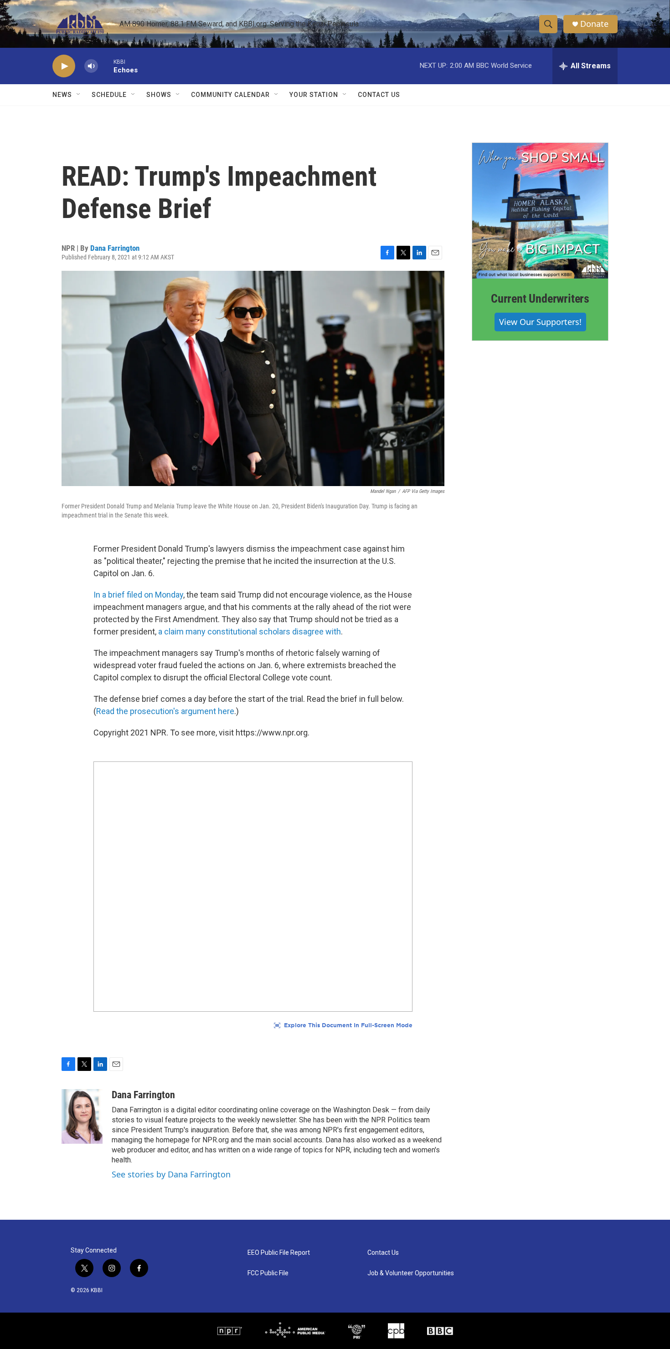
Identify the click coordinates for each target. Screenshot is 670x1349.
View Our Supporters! (540, 321)
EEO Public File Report (278, 1252)
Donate (594, 24)
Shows (158, 94)
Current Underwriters (540, 298)
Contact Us (379, 94)
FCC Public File (268, 1273)
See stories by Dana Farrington (171, 1174)
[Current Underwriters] (540, 211)
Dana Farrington (114, 248)
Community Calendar (230, 94)
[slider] (105, 66)
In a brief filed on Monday (138, 594)
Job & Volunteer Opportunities (410, 1273)
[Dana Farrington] (82, 1116)
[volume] (91, 66)
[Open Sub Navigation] (78, 94)
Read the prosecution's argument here (165, 711)
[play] (64, 66)
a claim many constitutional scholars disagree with (248, 631)
